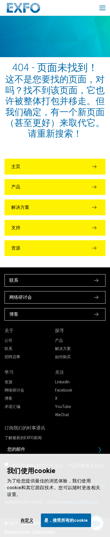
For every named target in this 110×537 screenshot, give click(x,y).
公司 (8, 340)
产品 (59, 340)
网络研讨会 (14, 390)
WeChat (62, 415)
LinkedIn (62, 382)
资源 (8, 382)
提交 (102, 451)
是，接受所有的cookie (66, 520)
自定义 (27, 520)
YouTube (63, 406)
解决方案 (63, 348)
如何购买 (63, 357)
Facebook (63, 390)
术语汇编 (12, 406)
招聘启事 (12, 357)
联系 (8, 348)
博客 (8, 398)
